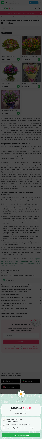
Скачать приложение (21, 435)
